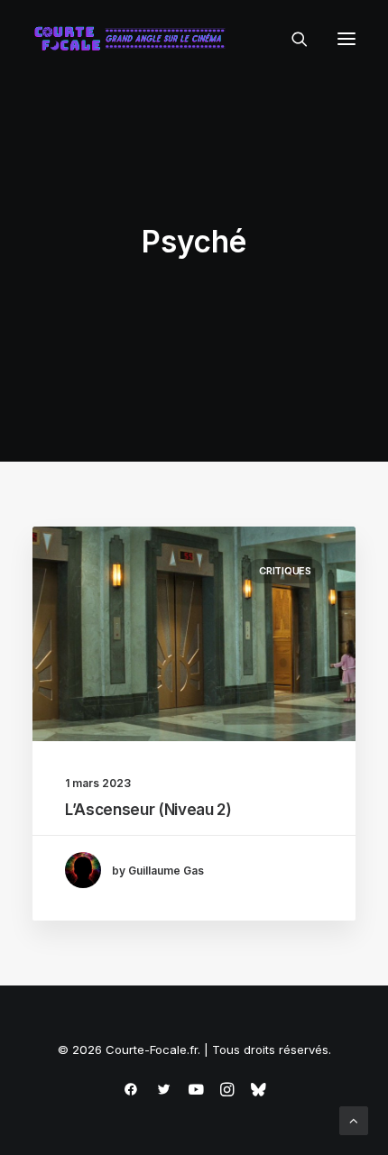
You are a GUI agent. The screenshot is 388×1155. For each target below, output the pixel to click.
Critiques (285, 570)
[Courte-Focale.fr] (133, 38)
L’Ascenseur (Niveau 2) (148, 810)
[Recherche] (291, 39)
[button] (346, 39)
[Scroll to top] (353, 1119)
